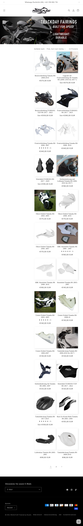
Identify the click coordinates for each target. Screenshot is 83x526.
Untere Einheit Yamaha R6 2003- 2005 (45, 316)
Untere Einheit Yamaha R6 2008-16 (67, 316)
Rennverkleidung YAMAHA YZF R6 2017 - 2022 (45, 111)
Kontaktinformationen (69, 514)
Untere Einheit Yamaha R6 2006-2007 (45, 352)
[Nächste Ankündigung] (79, 2)
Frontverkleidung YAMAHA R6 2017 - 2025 (67, 111)
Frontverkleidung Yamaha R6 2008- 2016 (67, 144)
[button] (4, 10)
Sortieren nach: (39, 49)
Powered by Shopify (25, 515)
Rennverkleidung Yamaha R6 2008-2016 (45, 76)
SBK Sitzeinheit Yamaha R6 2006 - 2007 (67, 247)
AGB (60, 514)
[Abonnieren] (39, 489)
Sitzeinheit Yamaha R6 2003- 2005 (67, 283)
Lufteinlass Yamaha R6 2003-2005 (45, 453)
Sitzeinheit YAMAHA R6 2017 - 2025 (45, 180)
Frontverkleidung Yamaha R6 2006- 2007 (45, 144)
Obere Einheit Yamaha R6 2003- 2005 (45, 215)
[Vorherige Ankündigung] (4, 2)
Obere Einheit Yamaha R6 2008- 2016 (67, 215)
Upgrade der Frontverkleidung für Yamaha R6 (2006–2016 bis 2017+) (67, 78)
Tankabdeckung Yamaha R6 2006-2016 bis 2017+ (67, 352)
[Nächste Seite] (61, 466)
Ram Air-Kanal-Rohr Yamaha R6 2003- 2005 (67, 417)
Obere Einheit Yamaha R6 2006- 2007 (45, 247)
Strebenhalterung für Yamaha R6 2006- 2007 (45, 385)
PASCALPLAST (14, 515)
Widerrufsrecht (37, 514)
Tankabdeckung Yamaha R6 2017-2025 (45, 417)
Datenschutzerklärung (50, 514)
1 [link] (50, 467)
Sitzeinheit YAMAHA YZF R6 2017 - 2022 (67, 385)
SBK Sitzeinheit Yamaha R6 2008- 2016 (45, 283)
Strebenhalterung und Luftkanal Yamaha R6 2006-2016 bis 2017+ (67, 181)
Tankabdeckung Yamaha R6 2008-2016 (67, 453)
